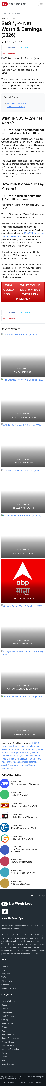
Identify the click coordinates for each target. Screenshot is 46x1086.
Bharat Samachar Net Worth (24, 805)
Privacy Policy (7, 980)
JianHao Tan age (28, 765)
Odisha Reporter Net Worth (24, 816)
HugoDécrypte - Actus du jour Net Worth (25, 850)
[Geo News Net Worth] (23, 536)
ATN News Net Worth (21, 883)
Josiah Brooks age (10, 765)
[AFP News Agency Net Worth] (4, 782)
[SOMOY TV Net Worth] (23, 445)
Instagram (5, 973)
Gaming (4, 1019)
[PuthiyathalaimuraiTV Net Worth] (23, 672)
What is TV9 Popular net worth (15, 752)
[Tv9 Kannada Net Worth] (23, 717)
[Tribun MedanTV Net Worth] (4, 827)
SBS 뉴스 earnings (16, 106)
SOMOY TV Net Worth (23, 463)
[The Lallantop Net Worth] (23, 400)
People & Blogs (7, 1041)
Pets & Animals (7, 1045)
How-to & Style (7, 1023)
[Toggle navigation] (41, 3)
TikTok (4, 977)
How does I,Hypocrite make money (24, 746)
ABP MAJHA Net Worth (23, 598)
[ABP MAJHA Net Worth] (23, 581)
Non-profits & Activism (10, 1038)
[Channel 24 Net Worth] (23, 626)
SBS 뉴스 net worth (16, 103)
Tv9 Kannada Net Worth (23, 734)
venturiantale (7, 768)
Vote (3, 969)
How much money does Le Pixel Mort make (21, 760)
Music (3, 1030)
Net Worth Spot (17, 3)
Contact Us (5, 984)
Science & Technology (10, 1049)
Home (3, 13)
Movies (4, 1027)
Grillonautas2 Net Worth (22, 838)
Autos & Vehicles (8, 1001)
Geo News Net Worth (23, 553)
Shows (4, 1052)
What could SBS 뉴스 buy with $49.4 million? (28, 292)
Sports (4, 1056)
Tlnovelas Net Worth (23, 508)
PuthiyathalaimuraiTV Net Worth (23, 689)
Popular (4, 966)
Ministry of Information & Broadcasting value (22, 749)
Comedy (4, 1004)
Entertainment (7, 1012)
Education (5, 1008)
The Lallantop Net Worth (23, 417)
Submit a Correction (9, 988)
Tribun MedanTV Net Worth (23, 827)
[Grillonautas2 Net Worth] (4, 838)
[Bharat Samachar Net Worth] (4, 805)
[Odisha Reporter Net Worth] (4, 816)
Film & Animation (8, 1016)
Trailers (4, 1060)
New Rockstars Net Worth (23, 872)
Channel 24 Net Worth (23, 644)
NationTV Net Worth (20, 794)
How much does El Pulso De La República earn (20, 757)
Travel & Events (7, 1064)
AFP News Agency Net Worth (25, 783)
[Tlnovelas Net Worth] (23, 491)
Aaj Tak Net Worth (23, 372)
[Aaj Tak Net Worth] (23, 355)
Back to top (39, 895)
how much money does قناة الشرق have (21, 754)
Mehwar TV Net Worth (21, 861)
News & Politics (14, 13)
